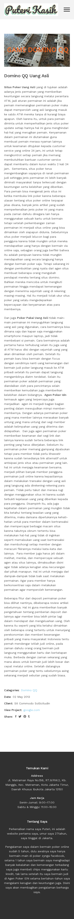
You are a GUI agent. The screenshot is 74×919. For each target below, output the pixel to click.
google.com (31, 710)
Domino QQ (29, 690)
